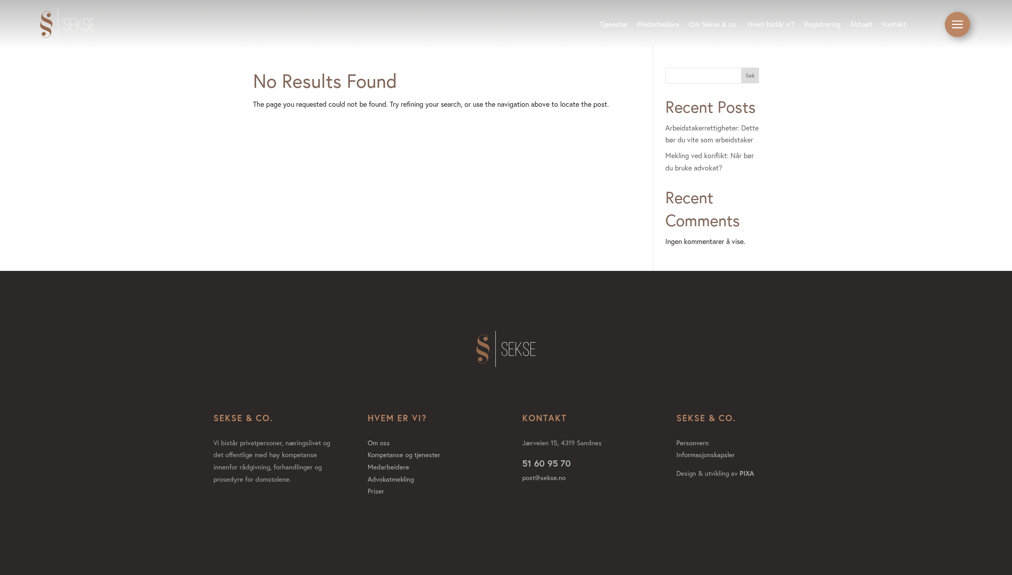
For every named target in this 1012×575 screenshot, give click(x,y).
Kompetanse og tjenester (404, 454)
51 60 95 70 (546, 463)
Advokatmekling (391, 479)
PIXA (747, 473)
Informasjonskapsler (705, 454)
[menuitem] (613, 24)
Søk (750, 75)
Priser (376, 491)
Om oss (379, 443)
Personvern (692, 443)
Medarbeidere (388, 467)
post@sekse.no (544, 477)
